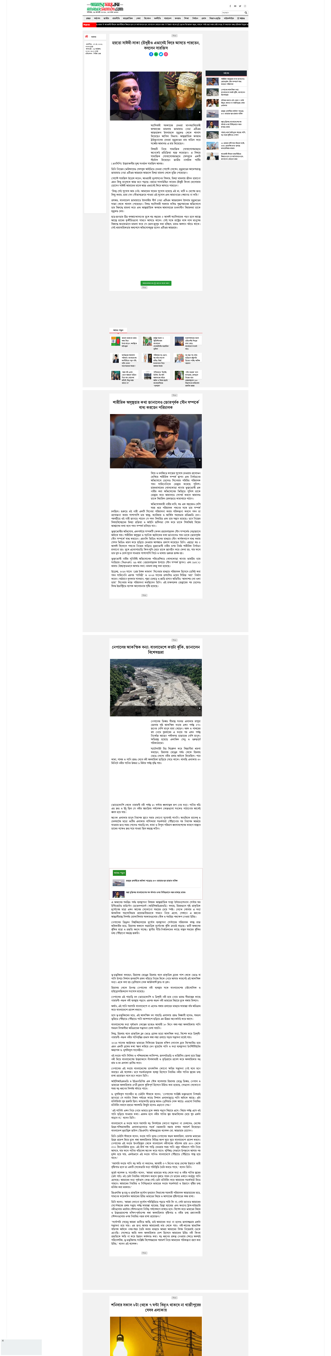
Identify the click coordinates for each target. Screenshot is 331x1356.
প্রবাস (204, 18)
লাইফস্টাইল (229, 18)
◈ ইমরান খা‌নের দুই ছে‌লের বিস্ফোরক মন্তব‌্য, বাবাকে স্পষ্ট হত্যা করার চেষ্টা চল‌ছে (114, 24)
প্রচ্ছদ (88, 18)
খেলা (138, 18)
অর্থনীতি (157, 18)
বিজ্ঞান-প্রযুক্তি (215, 18)
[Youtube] (235, 7)
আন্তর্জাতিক (128, 18)
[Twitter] (240, 7)
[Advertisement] (174, 8)
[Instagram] (245, 7)
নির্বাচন (195, 18)
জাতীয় (106, 18)
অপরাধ (178, 18)
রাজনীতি (116, 18)
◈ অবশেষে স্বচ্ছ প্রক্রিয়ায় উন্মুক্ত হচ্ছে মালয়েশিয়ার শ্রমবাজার (165, 24)
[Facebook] (230, 7)
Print (174, 36)
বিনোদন (147, 18)
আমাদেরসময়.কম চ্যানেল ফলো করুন (156, 283)
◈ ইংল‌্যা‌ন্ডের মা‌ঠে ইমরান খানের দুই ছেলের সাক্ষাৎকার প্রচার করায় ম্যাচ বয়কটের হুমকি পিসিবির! (221, 24)
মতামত (93, 37)
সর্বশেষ (97, 18)
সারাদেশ (167, 18)
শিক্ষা (186, 18)
